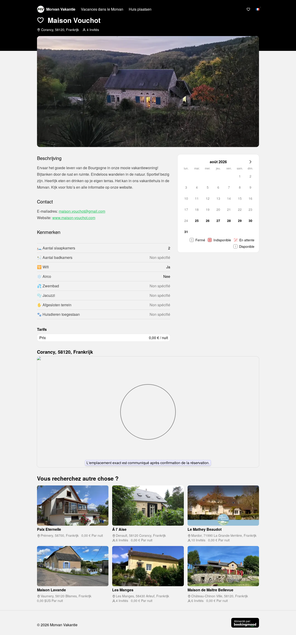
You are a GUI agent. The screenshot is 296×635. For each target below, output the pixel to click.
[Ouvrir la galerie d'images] (148, 91)
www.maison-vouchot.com (73, 217)
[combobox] (257, 9)
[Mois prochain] (250, 162)
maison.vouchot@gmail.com (82, 211)
